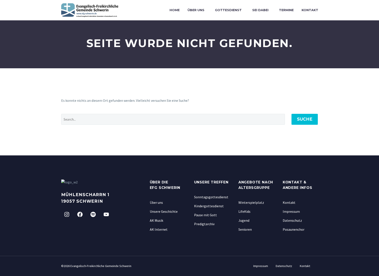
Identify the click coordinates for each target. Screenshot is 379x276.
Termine (286, 10)
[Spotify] (93, 214)
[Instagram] (66, 214)
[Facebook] (79, 214)
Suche (304, 119)
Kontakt (310, 10)
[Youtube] (106, 214)
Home (175, 10)
